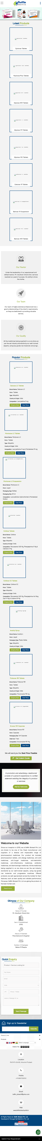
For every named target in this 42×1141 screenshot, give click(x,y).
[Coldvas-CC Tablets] (14, 567)
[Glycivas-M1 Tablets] (21, 120)
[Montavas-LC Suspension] (14, 468)
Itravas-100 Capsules (17, 726)
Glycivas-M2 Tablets (21, 157)
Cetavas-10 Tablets (21, 184)
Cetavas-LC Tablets (17, 386)
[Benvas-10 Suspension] (21, 202)
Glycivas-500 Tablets (21, 103)
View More (25, 405)
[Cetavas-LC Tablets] (21, 372)
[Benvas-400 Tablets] (21, 229)
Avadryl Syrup (15, 630)
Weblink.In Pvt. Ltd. (23, 1119)
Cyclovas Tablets (21, 49)
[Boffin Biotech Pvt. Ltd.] (19, 4)
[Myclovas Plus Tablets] (21, 66)
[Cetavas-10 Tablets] (21, 175)
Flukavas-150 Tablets (17, 678)
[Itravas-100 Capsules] (21, 712)
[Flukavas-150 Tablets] (21, 665)
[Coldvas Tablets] (14, 517)
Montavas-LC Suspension (12, 481)
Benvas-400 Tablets (21, 239)
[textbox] (21, 965)
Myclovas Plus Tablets (21, 76)
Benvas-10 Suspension (21, 212)
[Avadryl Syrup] (21, 617)
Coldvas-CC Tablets (10, 581)
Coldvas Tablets (8, 531)
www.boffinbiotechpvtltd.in (21, 1110)
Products (3, 1039)
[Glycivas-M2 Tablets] (21, 148)
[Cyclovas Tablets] (21, 39)
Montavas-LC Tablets (12, 433)
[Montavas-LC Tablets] (16, 420)
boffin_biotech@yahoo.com (21, 1094)
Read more (8, 888)
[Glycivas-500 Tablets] (21, 93)
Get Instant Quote (22, 758)
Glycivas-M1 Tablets (21, 130)
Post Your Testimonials (21, 787)
